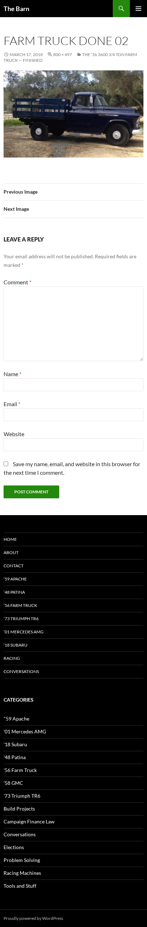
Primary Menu (138, 8)
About (11, 552)
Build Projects (19, 809)
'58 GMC (13, 783)
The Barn (16, 9)
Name (12, 373)
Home (10, 539)
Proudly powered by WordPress (33, 918)
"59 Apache (16, 719)
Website (14, 433)
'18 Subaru (15, 744)
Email (12, 403)
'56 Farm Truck (20, 770)
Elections (14, 847)
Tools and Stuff (20, 886)
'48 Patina (15, 757)
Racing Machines (22, 873)
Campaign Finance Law (29, 821)
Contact (14, 565)
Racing (12, 658)
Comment (17, 282)
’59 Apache (15, 579)
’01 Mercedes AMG (24, 631)
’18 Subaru (15, 645)
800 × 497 (62, 54)
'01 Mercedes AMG (25, 731)
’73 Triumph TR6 (21, 618)
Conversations (21, 671)
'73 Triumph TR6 (22, 796)
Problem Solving (22, 860)
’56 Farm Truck (20, 605)
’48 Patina (14, 592)
